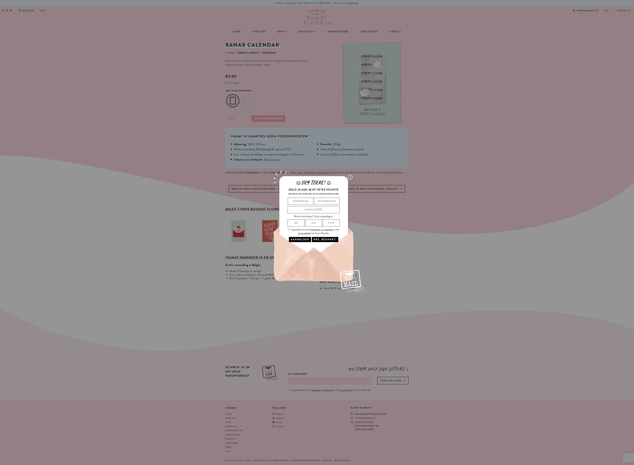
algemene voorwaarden (322, 229)
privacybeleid (304, 233)
